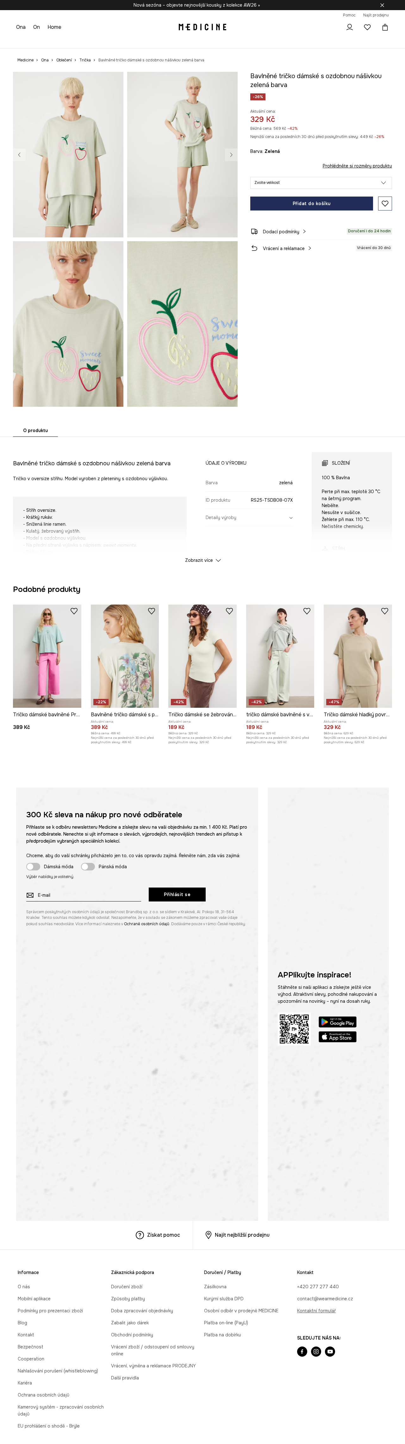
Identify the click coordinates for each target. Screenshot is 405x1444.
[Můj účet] (350, 27)
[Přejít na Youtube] (330, 1352)
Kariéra (25, 1383)
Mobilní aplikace (34, 1299)
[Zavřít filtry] (382, 5)
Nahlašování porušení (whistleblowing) (58, 1371)
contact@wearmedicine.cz (325, 1299)
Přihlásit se (177, 894)
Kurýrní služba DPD (224, 1299)
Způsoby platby (128, 1299)
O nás (24, 1287)
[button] (321, 183)
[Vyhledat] (332, 27)
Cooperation (31, 1359)
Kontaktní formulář (316, 1311)
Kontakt (26, 1335)
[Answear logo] (202, 27)
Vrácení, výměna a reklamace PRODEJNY (153, 1366)
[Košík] (383, 27)
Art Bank (190, 41)
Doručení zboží (126, 1287)
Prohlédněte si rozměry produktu (357, 166)
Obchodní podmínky (132, 1335)
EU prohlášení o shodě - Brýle (49, 1426)
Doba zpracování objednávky (142, 1311)
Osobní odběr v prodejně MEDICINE (241, 1311)
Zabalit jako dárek (130, 1323)
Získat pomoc (163, 1235)
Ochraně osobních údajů (146, 923)
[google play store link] (338, 1022)
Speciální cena (112, 41)
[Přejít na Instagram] (316, 1352)
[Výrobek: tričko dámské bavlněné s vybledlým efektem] (280, 656)
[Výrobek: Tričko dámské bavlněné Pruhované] (47, 656)
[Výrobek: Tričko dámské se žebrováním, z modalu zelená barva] (202, 656)
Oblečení (47, 41)
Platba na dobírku (222, 1335)
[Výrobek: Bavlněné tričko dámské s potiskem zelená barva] (125, 656)
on (37, 27)
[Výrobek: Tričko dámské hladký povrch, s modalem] (358, 656)
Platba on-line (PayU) (226, 1323)
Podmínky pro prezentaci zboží (50, 1311)
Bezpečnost (30, 1347)
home (55, 27)
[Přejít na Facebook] (302, 1352)
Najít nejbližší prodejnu (242, 1235)
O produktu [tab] (35, 430)
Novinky (24, 41)
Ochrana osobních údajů (43, 1395)
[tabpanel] (202, 502)
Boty (65, 41)
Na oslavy (141, 41)
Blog (22, 1323)
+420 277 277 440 (318, 1287)
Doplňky (83, 41)
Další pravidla (125, 1378)
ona (21, 27)
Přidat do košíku (312, 203)
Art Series (166, 41)
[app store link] (338, 1037)
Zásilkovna (215, 1287)
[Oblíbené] (367, 27)
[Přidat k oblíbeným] (385, 203)
